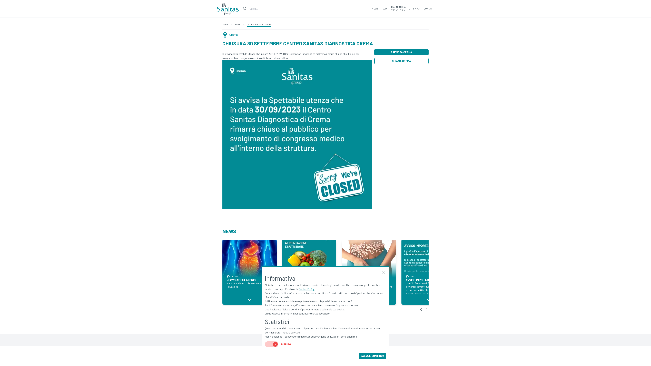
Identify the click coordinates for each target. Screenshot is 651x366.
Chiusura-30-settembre (259, 24)
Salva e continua (372, 355)
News (237, 24)
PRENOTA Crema (401, 52)
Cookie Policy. (307, 289)
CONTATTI (429, 8)
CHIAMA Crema (401, 61)
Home (225, 24)
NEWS (375, 8)
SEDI (384, 8)
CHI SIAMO (414, 8)
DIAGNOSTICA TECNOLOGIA (398, 8)
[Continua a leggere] (250, 300)
